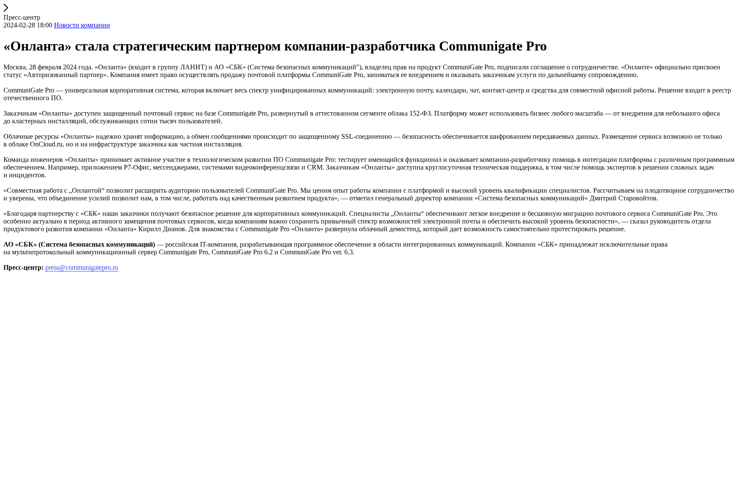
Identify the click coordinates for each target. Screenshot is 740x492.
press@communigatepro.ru (81, 267)
